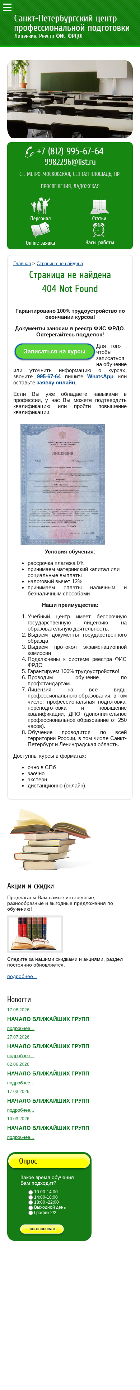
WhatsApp (100, 376)
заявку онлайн (56, 382)
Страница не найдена (60, 263)
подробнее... (22, 976)
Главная (22, 263)
